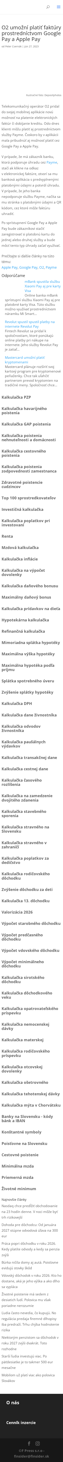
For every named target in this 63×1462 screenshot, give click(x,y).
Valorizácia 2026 (17, 912)
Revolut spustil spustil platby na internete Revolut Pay (30, 324)
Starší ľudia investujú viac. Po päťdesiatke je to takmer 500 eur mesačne (27, 1362)
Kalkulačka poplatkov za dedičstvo (25, 860)
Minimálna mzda (18, 1166)
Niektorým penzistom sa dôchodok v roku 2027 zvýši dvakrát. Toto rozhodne (30, 1343)
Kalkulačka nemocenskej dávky (25, 1026)
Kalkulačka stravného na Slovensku (25, 829)
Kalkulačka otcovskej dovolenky (22, 1069)
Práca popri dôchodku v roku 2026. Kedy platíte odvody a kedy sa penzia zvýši (31, 1249)
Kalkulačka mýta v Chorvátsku (31, 1105)
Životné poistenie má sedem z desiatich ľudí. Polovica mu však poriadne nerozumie (26, 1300)
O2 (41, 267)
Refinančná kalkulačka (23, 631)
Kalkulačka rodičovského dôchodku (26, 876)
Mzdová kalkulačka (20, 547)
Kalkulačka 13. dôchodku (26, 900)
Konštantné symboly (21, 1132)
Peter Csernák (13, 46)
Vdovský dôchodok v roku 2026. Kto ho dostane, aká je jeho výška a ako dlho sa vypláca (31, 1281)
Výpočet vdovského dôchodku (30, 950)
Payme (52, 162)
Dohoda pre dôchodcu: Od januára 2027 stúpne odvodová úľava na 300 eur (30, 1230)
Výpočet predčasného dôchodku (22, 937)
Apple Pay (10, 267)
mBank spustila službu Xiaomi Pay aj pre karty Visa (43, 286)
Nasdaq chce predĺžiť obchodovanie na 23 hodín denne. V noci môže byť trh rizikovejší (30, 1212)
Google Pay (28, 267)
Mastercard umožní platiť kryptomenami (25, 359)
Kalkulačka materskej (23, 1039)
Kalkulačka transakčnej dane (29, 757)
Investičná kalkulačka (22, 509)
